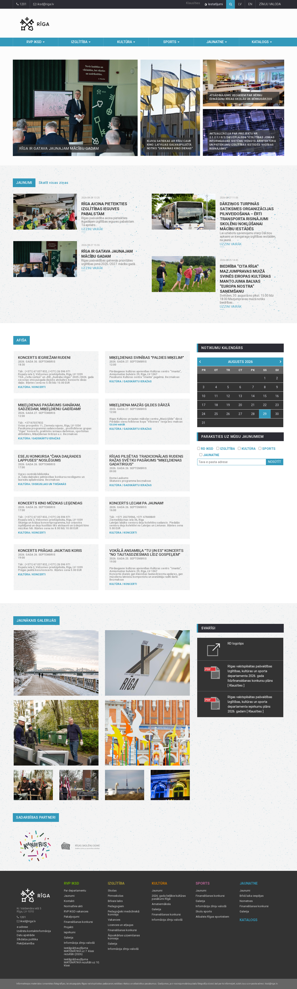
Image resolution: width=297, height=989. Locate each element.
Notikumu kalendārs (222, 348)
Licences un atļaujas (120, 925)
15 (265, 396)
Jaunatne (215, 42)
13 (240, 396)
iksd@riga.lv (45, 4)
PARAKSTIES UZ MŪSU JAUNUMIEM (232, 437)
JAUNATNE (210, 455)
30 (277, 414)
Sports (169, 42)
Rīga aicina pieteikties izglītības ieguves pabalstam (104, 208)
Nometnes (246, 901)
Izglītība (79, 42)
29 (265, 414)
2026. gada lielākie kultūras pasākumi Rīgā (169, 897)
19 (228, 405)
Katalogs (260, 42)
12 (228, 396)
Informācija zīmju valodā (79, 942)
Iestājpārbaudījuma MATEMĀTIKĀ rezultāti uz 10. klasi (82, 962)
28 (253, 414)
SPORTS (268, 449)
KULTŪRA (248, 449)
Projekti (68, 927)
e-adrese (22, 927)
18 (216, 405)
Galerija (68, 937)
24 (203, 414)
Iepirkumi (69, 932)
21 (253, 405)
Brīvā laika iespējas (252, 895)
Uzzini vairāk (92, 229)
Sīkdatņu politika (27, 939)
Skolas (112, 890)
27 (240, 414)
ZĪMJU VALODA (270, 4)
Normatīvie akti (73, 906)
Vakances (114, 919)
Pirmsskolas (115, 895)
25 (216, 414)
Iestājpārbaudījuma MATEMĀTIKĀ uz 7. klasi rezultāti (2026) (79, 951)
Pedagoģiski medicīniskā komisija (123, 913)
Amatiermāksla (161, 904)
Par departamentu (75, 890)
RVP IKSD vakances (76, 911)
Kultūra (124, 42)
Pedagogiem (116, 906)
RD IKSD (206, 449)
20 (240, 405)
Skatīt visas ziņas (53, 183)
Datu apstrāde (26, 935)
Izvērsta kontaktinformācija (34, 931)
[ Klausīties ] (236, 685)
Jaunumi (24, 183)
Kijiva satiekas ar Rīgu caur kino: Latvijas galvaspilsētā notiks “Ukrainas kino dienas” (170, 144)
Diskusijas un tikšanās (49, 484)
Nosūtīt (274, 462)
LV (240, 4)
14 (253, 396)
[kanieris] (35, 846)
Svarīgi (208, 628)
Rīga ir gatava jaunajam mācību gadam (59, 148)
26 (228, 414)
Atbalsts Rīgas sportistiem (212, 916)
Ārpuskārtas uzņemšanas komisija (124, 937)
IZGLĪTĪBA (227, 449)
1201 (23, 4)
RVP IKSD (34, 42)
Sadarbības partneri (36, 817)
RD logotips (236, 643)
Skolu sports (204, 911)
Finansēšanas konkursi (78, 922)
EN (250, 4)
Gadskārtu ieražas (137, 381)
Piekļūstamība (25, 943)
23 (277, 405)
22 (265, 405)
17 (203, 405)
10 (203, 396)
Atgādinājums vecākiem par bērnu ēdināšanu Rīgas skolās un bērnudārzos (240, 97)
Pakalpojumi (71, 916)
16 (277, 396)
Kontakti (69, 901)
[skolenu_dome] (80, 846)
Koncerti (39, 387)
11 (216, 396)
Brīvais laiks (115, 901)
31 (203, 423)
